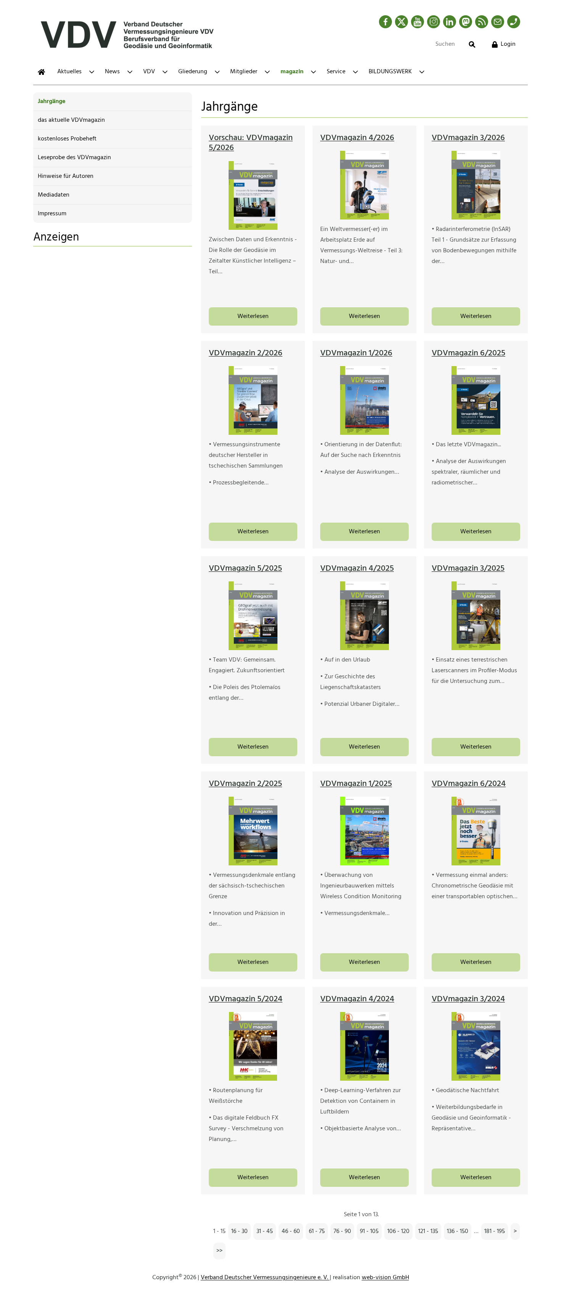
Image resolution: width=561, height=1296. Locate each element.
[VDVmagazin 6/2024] (475, 831)
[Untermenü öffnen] (91, 72)
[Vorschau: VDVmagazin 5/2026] (253, 195)
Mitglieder (243, 72)
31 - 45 (264, 1231)
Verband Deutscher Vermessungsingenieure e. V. (265, 1278)
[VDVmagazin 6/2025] (475, 400)
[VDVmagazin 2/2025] (253, 831)
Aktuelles (69, 72)
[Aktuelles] (41, 72)
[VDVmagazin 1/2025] (364, 831)
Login (508, 44)
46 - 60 (291, 1231)
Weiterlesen (253, 316)
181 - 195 (494, 1231)
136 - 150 (457, 1231)
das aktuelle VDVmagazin (71, 120)
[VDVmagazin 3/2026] (475, 185)
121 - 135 (428, 1231)
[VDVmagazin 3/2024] (475, 1046)
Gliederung (192, 72)
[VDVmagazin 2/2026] (253, 400)
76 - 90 (342, 1231)
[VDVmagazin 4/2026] (364, 185)
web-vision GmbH (385, 1278)
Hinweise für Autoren (66, 176)
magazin (291, 72)
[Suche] (472, 44)
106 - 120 (398, 1231)
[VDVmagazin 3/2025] (475, 615)
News (112, 72)
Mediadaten (53, 195)
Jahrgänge (52, 102)
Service (336, 72)
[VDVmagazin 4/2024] (364, 1046)
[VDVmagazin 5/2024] (253, 1046)
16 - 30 (239, 1231)
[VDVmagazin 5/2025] (253, 615)
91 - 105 (369, 1231)
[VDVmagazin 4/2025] (364, 615)
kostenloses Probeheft (67, 139)
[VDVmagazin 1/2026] (364, 400)
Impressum (52, 214)
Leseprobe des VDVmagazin (74, 158)
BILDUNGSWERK (390, 72)
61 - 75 (317, 1231)
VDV (149, 72)
